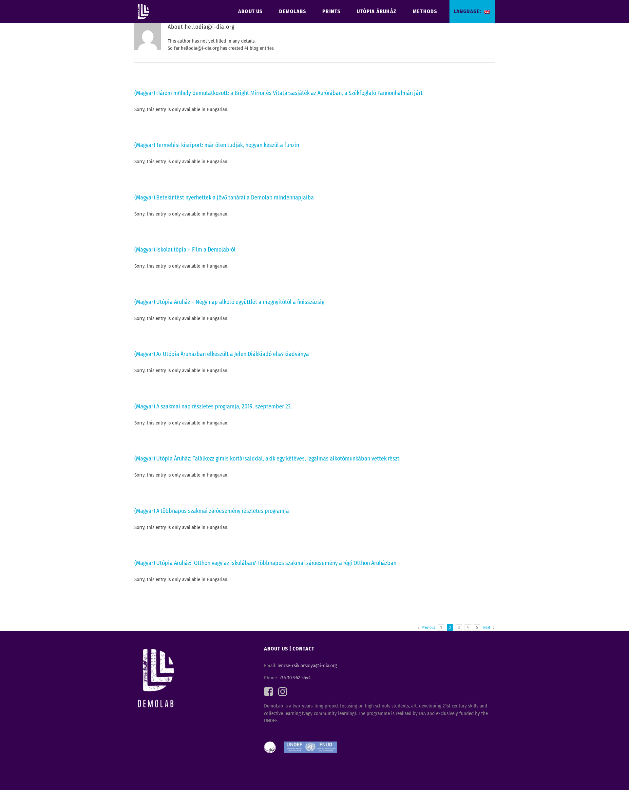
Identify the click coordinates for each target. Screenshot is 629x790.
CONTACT (303, 649)
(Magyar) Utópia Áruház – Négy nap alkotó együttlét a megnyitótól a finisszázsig (229, 302)
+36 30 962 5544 (295, 678)
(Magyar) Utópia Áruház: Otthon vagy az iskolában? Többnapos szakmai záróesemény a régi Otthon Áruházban (265, 563)
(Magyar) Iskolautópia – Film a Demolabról (185, 249)
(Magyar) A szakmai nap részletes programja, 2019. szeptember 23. (213, 406)
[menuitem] (254, 11)
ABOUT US (276, 649)
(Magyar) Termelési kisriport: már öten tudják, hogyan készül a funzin (216, 145)
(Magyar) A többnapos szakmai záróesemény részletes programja (211, 511)
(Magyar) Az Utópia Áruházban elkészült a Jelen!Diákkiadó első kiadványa (221, 354)
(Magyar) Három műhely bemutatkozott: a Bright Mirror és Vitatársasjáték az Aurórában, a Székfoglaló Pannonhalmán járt (278, 93)
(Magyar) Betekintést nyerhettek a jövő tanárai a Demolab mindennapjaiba (224, 197)
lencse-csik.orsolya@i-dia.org (307, 665)
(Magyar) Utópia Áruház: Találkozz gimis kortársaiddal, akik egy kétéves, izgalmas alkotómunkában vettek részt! (267, 458)
